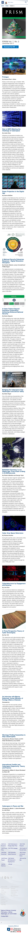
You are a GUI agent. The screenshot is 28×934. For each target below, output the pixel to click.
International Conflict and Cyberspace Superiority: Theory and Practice (13, 766)
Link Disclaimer (5, 888)
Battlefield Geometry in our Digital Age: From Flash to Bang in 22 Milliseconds (13, 471)
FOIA (2, 890)
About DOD (4, 886)
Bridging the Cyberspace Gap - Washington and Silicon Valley (13, 390)
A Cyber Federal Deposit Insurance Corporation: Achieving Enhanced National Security (12, 311)
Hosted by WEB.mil (13, 926)
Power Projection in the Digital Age (13, 192)
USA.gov (13, 894)
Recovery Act (14, 890)
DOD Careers (3, 898)
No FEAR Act (14, 895)
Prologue (5, 77)
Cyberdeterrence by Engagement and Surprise (14, 584)
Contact (3, 894)
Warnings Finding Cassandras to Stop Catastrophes (13, 736)
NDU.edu (3, 892)
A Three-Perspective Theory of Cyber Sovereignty (13, 632)
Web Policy (14, 892)
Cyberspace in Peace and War (12, 806)
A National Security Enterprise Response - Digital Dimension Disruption (13, 261)
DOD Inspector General (15, 887)
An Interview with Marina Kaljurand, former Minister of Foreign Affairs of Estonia (12, 698)
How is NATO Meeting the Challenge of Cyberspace (11, 130)
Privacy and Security (4, 902)
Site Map (3, 904)
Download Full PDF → (10, 47)
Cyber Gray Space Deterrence (12, 533)
